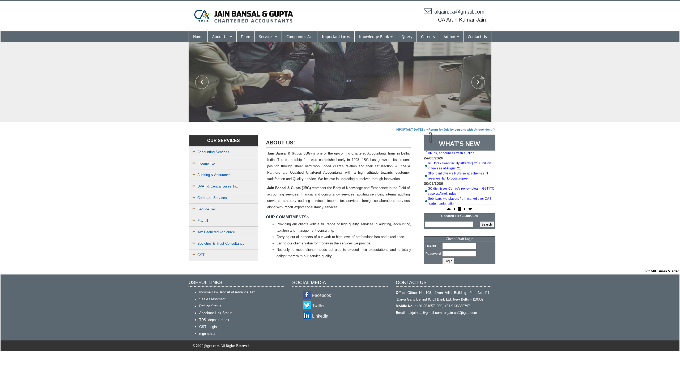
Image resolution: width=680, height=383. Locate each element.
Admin (450, 36)
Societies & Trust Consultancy (220, 243)
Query (406, 36)
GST (201, 255)
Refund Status (210, 306)
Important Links (336, 36)
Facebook (321, 295)
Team (245, 36)
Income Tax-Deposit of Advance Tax (227, 292)
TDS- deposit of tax (214, 320)
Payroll (202, 221)
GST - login (208, 327)
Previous (202, 82)
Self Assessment (212, 299)
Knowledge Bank (374, 36)
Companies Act (299, 36)
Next (478, 82)
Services (267, 36)
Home (198, 36)
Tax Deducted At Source (216, 232)
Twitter (318, 305)
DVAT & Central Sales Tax (217, 186)
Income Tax (206, 163)
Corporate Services (212, 198)
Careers (428, 36)
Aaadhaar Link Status (215, 313)
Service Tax (206, 209)
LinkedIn (320, 316)
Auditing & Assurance (214, 175)
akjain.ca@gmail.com (459, 12)
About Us (221, 36)
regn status (207, 334)
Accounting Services (213, 152)
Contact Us (477, 36)
